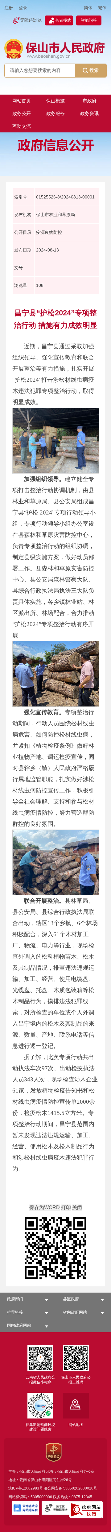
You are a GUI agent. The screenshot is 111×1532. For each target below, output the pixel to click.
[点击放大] (55, 1248)
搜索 (94, 70)
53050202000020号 (80, 1488)
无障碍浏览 (31, 20)
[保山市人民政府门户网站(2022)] (55, 48)
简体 (88, 8)
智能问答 (89, 20)
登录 (22, 8)
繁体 (102, 8)
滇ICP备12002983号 (25, 1488)
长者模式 (63, 20)
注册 (8, 8)
